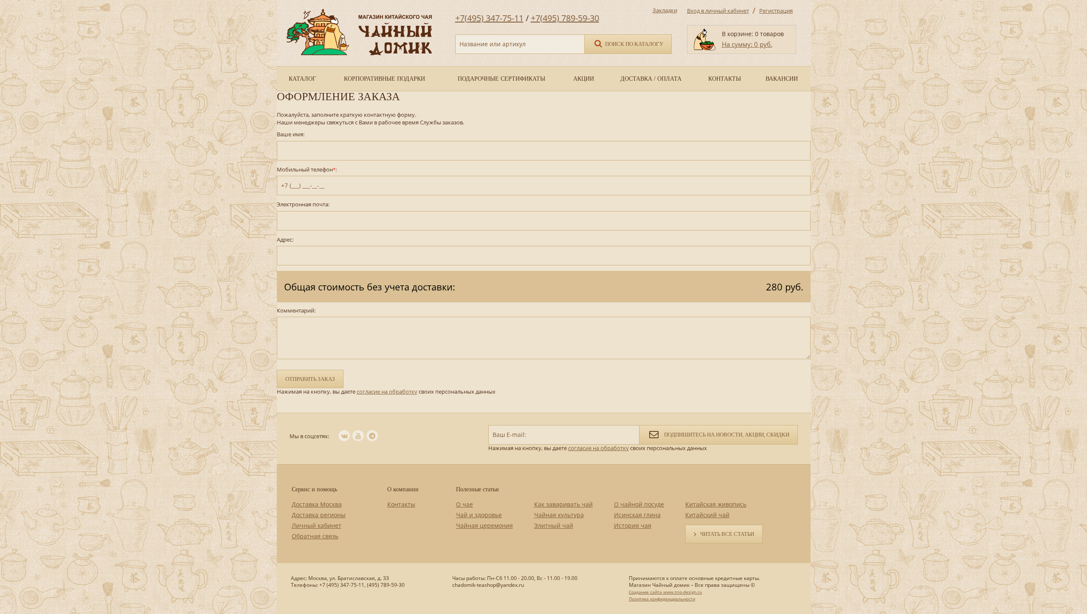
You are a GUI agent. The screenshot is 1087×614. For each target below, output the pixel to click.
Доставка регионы (319, 515)
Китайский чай (707, 515)
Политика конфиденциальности (662, 599)
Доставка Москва (317, 504)
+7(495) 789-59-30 (565, 18)
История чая (632, 525)
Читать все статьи (727, 534)
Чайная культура (559, 515)
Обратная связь (315, 536)
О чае (464, 504)
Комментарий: (296, 310)
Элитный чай (553, 525)
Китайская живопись (715, 504)
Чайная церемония (484, 525)
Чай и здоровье (479, 515)
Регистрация (776, 10)
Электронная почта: (303, 204)
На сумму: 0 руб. (747, 44)
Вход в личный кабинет (718, 10)
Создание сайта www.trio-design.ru (665, 592)
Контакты (401, 504)
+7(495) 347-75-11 (489, 18)
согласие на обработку (387, 391)
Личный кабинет (316, 525)
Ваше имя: (290, 134)
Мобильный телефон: (307, 169)
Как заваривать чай (563, 504)
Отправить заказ (310, 379)
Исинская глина (637, 515)
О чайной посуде (639, 504)
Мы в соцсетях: (309, 436)
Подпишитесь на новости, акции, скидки (726, 434)
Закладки (665, 10)
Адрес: (285, 239)
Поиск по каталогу (633, 44)
